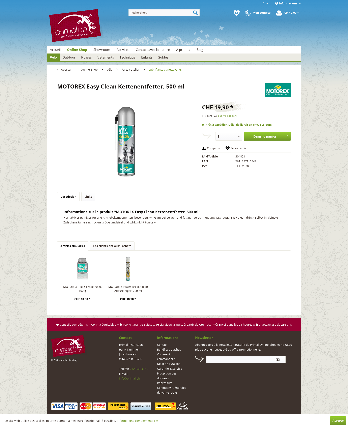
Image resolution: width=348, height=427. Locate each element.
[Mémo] (237, 13)
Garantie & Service (169, 368)
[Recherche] (195, 12)
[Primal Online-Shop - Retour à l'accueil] (76, 26)
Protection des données (166, 375)
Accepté (338, 420)
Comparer (214, 148)
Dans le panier (265, 136)
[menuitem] (164, 12)
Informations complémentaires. (138, 421)
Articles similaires (72, 246)
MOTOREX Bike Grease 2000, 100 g (82, 289)
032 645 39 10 (139, 369)
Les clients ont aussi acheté (112, 246)
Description (68, 197)
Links (88, 197)
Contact (162, 345)
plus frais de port (227, 115)
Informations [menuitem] (288, 3)
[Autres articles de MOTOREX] (278, 90)
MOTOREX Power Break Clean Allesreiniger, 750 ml (128, 289)
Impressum (164, 383)
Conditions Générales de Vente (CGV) (171, 390)
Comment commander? (166, 356)
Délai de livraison (168, 364)
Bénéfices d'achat (169, 349)
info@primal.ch (129, 378)
